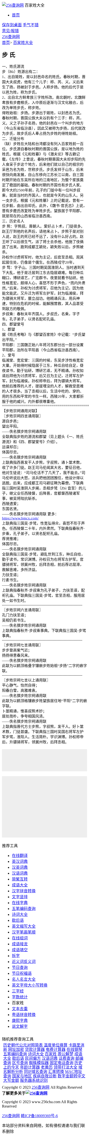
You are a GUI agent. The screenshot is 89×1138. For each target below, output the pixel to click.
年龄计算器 (30, 1067)
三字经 (18, 991)
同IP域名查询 (35, 1072)
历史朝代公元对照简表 (23, 1045)
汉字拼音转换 (24, 891)
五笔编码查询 (24, 909)
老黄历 (47, 1067)
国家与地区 (22, 1076)
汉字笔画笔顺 (24, 932)
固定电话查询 (61, 1063)
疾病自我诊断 (45, 1076)
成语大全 (20, 885)
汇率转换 (56, 1072)
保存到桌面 (12, 25)
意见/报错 (10, 31)
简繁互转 (20, 879)
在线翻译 (20, 856)
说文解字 (20, 1026)
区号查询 (20, 1063)
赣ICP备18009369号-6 (39, 1116)
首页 (16, 15)
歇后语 (18, 920)
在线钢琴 (74, 1049)
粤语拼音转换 (24, 1015)
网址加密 (16, 1049)
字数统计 (20, 997)
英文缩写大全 (24, 926)
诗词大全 (20, 914)
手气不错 (31, 25)
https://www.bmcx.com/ (20, 518)
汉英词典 (20, 867)
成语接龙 (20, 944)
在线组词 (20, 938)
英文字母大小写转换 (29, 985)
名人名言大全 (24, 979)
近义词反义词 (24, 962)
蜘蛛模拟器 (39, 1063)
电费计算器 (56, 1049)
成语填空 (20, 950)
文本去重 (20, 1009)
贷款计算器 (35, 1049)
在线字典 (20, 903)
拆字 (16, 956)
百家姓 (51, 1054)
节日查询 (20, 967)
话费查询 (66, 1058)
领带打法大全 (65, 1067)
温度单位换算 (55, 1045)
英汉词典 (20, 861)
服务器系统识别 (34, 1080)
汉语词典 (20, 873)
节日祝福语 (22, 973)
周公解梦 (65, 1054)
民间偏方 (33, 1058)
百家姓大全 (23, 43)
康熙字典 (20, 1020)
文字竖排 (20, 897)
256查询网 (11, 37)
